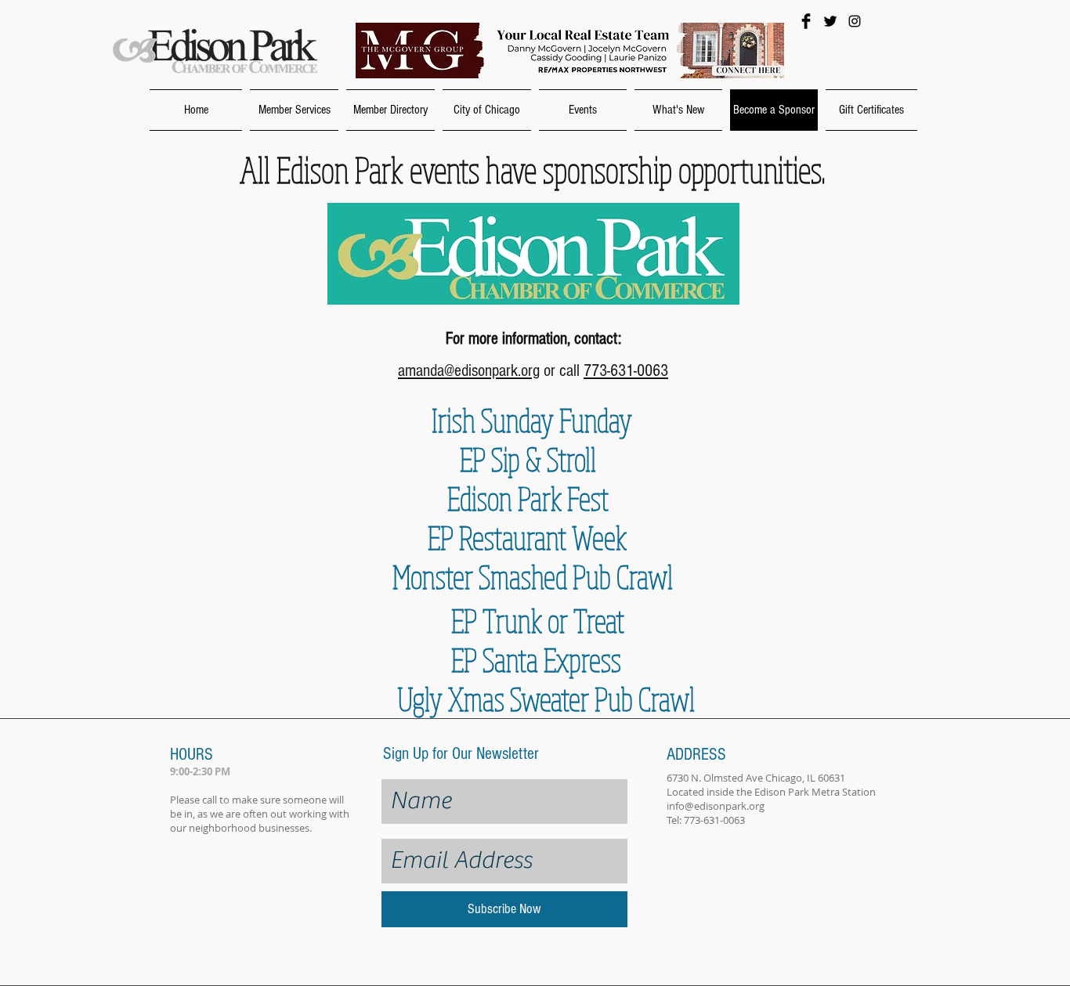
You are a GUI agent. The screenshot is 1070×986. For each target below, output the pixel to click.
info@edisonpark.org (716, 806)
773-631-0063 (626, 371)
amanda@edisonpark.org (469, 371)
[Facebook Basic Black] (806, 21)
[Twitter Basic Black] (830, 21)
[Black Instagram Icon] (854, 21)
